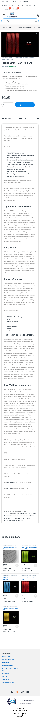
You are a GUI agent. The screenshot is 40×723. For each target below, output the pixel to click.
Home (3, 27)
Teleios (28, 518)
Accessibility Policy (7, 682)
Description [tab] (5, 118)
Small (23, 518)
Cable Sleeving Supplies (24, 27)
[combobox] (17, 21)
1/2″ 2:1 (9, 488)
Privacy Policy (5, 662)
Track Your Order (18, 5)
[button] (37, 34)
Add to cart (26, 105)
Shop (10, 27)
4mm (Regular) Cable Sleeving (28, 545)
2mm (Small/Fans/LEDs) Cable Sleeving (11, 57)
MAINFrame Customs (16, 520)
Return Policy (5, 656)
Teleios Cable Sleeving (7, 59)
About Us (4, 676)
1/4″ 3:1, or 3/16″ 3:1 (13, 482)
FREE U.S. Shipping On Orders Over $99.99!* (14, 2)
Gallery (6, 5)
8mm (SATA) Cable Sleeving (9, 545)
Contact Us (32, 5)
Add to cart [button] (17, 565)
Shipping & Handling (7, 659)
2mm (19, 518)
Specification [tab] (24, 118)
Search (35, 21)
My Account (5, 673)
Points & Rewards (7, 665)
